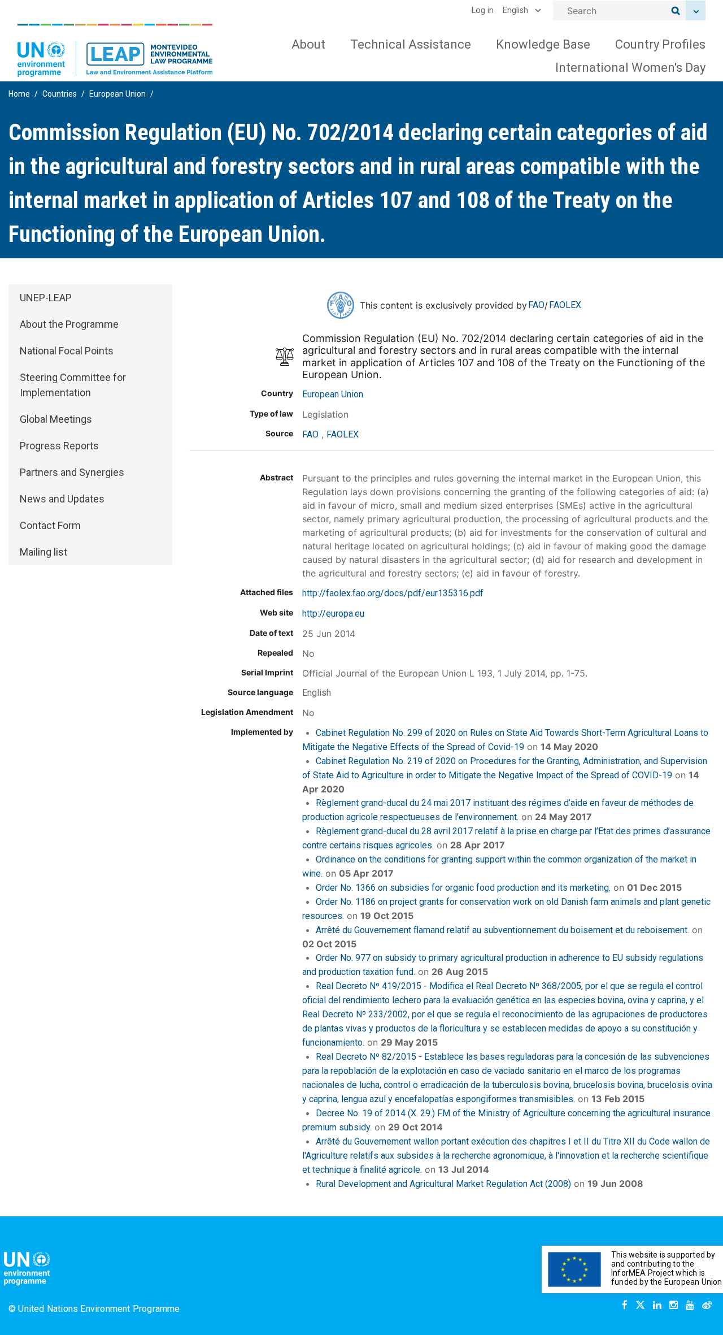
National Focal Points (67, 351)
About (308, 44)
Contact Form (50, 525)
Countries (59, 93)
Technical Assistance (410, 44)
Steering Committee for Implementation (73, 384)
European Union (117, 93)
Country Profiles (660, 44)
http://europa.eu (333, 613)
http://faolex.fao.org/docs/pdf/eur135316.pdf (393, 593)
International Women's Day (630, 67)
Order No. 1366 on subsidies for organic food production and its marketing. (463, 887)
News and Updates (62, 499)
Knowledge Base (543, 44)
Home (19, 93)
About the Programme (69, 324)
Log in (483, 10)
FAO (536, 305)
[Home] (115, 50)
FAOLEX (565, 305)
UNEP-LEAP (46, 298)
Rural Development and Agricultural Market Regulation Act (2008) (443, 1183)
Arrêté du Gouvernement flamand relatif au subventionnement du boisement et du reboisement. (502, 930)
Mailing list (43, 552)
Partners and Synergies (72, 472)
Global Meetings (56, 419)
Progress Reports (59, 446)
